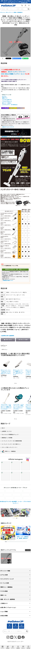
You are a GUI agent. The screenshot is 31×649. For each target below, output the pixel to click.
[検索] (28, 9)
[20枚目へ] (26, 541)
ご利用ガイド (4, 603)
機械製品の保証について (8, 280)
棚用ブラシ (5, 98)
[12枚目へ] (17, 541)
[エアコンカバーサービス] (12, 491)
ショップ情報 (4, 611)
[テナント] (4, 494)
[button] (29, 5)
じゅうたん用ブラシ (7, 99)
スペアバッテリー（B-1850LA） (10, 104)
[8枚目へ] (12, 541)
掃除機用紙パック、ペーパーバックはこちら (12, 136)
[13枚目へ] (18, 541)
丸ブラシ (4, 96)
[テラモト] (13, 494)
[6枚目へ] (10, 541)
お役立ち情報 (4, 615)
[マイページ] (25, 5)
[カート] (22, 5)
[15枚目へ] (20, 541)
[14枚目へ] (19, 541)
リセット (28, 550)
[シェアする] (2, 58)
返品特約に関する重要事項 (7, 335)
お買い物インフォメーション (8, 607)
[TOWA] (22, 494)
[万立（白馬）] (21, 498)
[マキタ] (12, 498)
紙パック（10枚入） (7, 103)
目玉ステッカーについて (8, 127)
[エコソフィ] (21, 491)
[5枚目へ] (9, 541)
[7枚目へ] (11, 541)
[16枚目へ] (21, 541)
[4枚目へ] (8, 541)
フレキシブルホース (7, 101)
